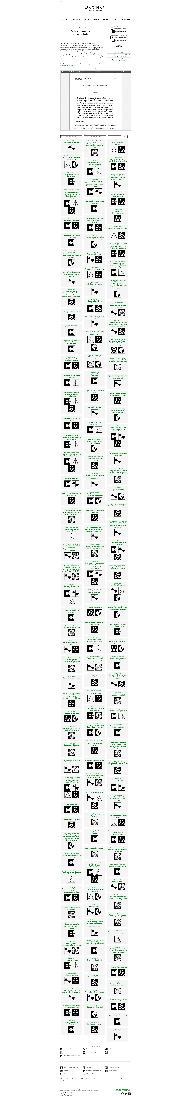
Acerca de (84, 2)
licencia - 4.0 (82, 1078)
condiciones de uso (126, 1089)
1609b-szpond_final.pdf (120, 60)
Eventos (63, 19)
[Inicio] (95, 9)
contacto (118, 1090)
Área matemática (64, 134)
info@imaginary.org (66, 65)
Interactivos (95, 19)
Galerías (85, 19)
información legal (117, 1089)
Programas (75, 19)
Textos (113, 19)
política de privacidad (125, 1090)
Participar (99, 2)
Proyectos (92, 2)
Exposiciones (125, 19)
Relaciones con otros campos (90, 134)
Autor (109, 134)
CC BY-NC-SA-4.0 (119, 52)
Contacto (107, 2)
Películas (105, 19)
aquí (66, 1080)
